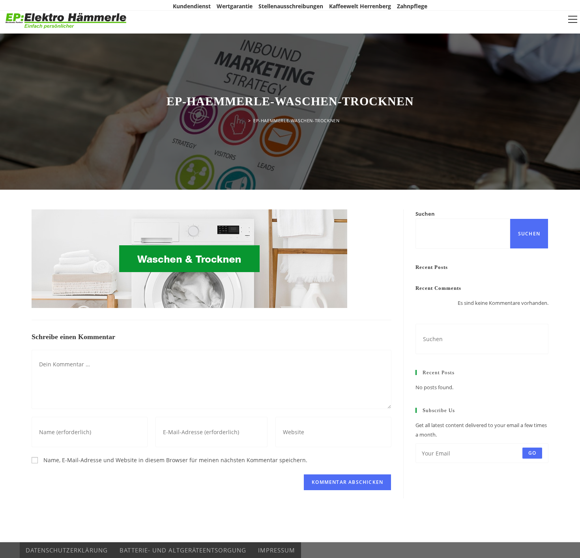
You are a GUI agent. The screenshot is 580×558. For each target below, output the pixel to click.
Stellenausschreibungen (290, 6)
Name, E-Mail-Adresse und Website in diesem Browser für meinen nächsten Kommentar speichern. (175, 460)
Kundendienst (192, 6)
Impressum (276, 550)
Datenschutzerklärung (67, 550)
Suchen (425, 213)
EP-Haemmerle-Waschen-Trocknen (296, 120)
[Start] (243, 120)
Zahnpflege (412, 6)
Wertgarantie (235, 6)
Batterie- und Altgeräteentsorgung (183, 550)
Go (532, 453)
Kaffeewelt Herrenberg (360, 6)
